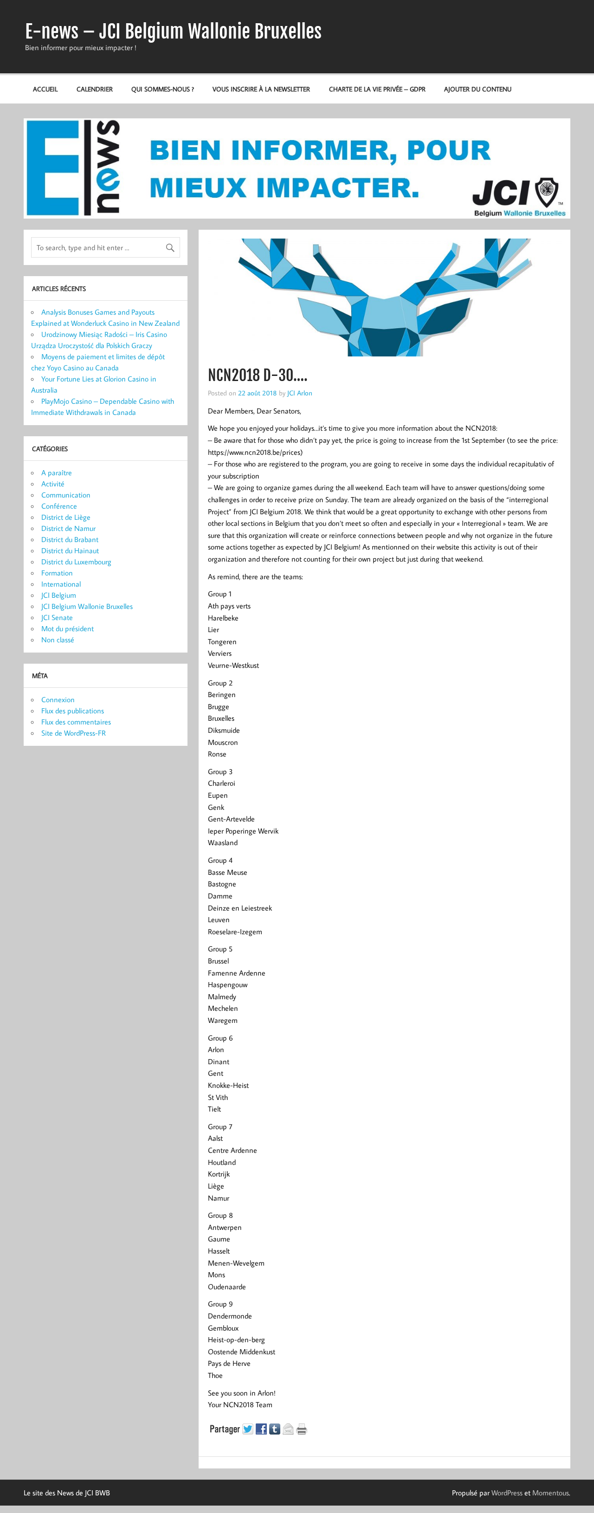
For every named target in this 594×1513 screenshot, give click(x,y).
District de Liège (65, 517)
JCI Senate (57, 617)
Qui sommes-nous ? (162, 88)
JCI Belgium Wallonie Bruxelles (87, 606)
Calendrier (95, 88)
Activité (53, 483)
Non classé (57, 639)
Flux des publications (72, 710)
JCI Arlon (299, 392)
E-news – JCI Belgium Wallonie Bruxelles (173, 31)
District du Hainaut (70, 550)
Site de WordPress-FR (73, 732)
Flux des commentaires (76, 721)
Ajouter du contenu (477, 88)
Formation (57, 572)
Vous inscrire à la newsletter (261, 88)
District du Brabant (69, 539)
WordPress (507, 1492)
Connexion (58, 699)
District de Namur (68, 528)
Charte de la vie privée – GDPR (377, 88)
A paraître (56, 472)
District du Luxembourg (76, 561)
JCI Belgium (58, 595)
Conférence (59, 506)
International (61, 583)
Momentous (550, 1492)
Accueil (45, 88)
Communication (65, 494)
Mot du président (67, 628)
